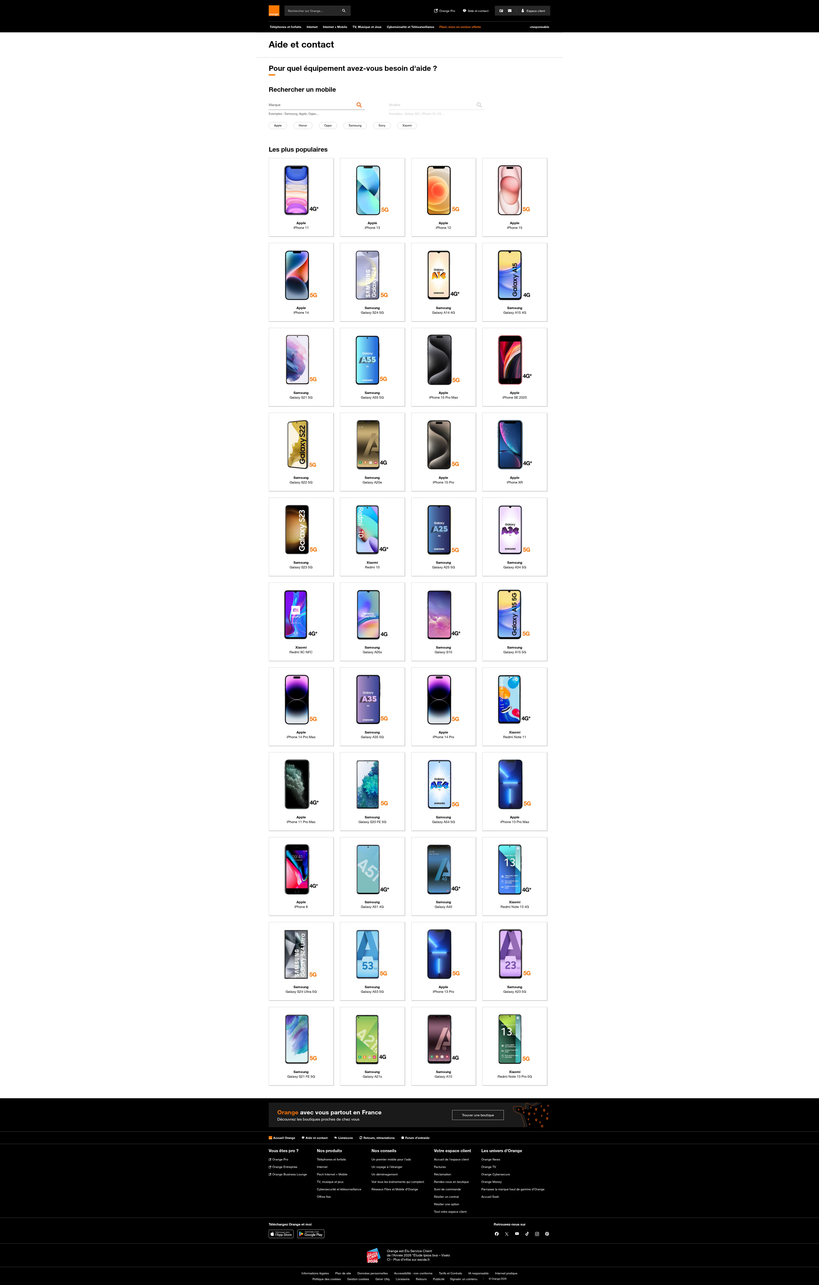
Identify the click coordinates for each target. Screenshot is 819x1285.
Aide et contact (301, 44)
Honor (305, 125)
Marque (274, 105)
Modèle (394, 105)
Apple (280, 125)
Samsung (358, 125)
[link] (301, 197)
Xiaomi (409, 125)
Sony (384, 125)
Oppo (330, 125)
